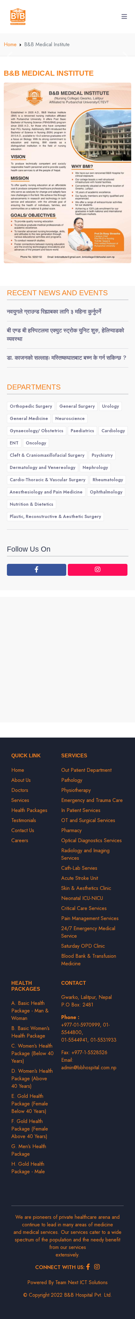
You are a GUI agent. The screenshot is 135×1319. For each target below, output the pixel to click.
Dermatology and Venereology (42, 467)
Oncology (36, 443)
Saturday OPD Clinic (83, 946)
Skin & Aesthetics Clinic (86, 888)
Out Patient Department (86, 770)
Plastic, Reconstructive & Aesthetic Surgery (55, 516)
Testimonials (23, 820)
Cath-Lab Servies (79, 868)
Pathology (71, 780)
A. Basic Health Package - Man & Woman (30, 1011)
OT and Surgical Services (88, 820)
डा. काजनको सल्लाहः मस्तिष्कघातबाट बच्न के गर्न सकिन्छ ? (66, 358)
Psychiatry (102, 455)
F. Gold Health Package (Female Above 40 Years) (29, 1129)
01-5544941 (74, 1040)
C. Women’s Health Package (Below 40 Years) (32, 1053)
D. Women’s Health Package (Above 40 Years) (32, 1078)
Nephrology (95, 467)
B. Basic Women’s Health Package (30, 1032)
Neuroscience (70, 418)
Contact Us (22, 830)
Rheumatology (108, 480)
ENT (14, 443)
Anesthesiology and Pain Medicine (46, 492)
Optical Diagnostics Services (91, 840)
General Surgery (77, 406)
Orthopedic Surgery (31, 406)
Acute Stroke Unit (79, 878)
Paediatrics (82, 431)
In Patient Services (80, 810)
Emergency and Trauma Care (92, 800)
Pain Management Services (90, 918)
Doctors (19, 790)
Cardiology (113, 431)
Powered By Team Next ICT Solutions (67, 1282)
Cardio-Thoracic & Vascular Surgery (47, 480)
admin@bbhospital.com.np (88, 1067)
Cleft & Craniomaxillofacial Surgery (47, 455)
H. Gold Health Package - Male (28, 1167)
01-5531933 (103, 1040)
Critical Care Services (84, 908)
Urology (110, 406)
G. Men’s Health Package (28, 1150)
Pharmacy (71, 830)
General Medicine (29, 418)
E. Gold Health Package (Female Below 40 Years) (29, 1104)
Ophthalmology (106, 492)
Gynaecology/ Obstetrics (36, 431)
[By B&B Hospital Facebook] (37, 570)
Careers (19, 840)
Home (10, 44)
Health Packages (29, 810)
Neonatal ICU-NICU (82, 898)
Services (20, 800)
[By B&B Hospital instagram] (97, 570)
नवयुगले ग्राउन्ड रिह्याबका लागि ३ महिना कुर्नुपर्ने (54, 312)
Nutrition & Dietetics (31, 504)
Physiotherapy (76, 790)
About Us (21, 780)
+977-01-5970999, (82, 1024)
